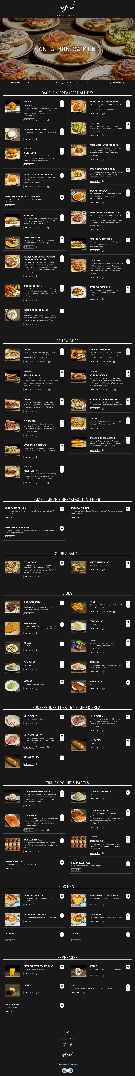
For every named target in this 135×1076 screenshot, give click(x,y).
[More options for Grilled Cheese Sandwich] (128, 439)
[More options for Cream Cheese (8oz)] (128, 863)
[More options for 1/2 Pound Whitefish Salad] (62, 792)
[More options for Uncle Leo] (62, 216)
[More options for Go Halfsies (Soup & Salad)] (128, 400)
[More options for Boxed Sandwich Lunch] (62, 509)
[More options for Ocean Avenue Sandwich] (62, 446)
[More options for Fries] (128, 603)
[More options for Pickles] (62, 644)
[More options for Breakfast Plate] (62, 238)
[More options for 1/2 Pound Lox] (62, 816)
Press (64, 16)
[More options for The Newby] (128, 261)
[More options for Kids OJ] (128, 934)
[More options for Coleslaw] (128, 663)
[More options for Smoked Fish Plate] (62, 287)
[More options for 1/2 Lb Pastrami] (128, 717)
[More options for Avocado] (62, 682)
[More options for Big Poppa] (62, 102)
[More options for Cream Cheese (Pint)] (62, 862)
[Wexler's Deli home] (67, 7)
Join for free (117, 83)
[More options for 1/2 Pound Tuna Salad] (128, 792)
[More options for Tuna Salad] (62, 663)
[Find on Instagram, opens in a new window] (64, 1045)
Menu (58, 16)
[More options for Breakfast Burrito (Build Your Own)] (62, 197)
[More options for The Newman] (62, 422)
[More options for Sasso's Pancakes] (128, 191)
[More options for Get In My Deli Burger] (128, 350)
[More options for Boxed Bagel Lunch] (128, 509)
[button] (34, 111)
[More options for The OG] (62, 400)
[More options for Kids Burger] (128, 915)
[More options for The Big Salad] (62, 563)
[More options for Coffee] (128, 967)
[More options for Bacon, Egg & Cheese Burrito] (62, 175)
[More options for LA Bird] (62, 350)
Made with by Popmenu (38, 1038)
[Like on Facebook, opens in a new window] (71, 1045)
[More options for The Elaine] (128, 124)
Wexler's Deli (67, 1054)
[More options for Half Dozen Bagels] (62, 840)
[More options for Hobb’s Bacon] (128, 682)
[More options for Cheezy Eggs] (62, 150)
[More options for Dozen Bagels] (128, 838)
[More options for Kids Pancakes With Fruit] (62, 915)
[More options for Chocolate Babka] (62, 603)
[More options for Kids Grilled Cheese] (62, 896)
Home (53, 16)
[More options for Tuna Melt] (128, 419)
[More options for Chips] (128, 641)
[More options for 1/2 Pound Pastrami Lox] (128, 811)
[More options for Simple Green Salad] (128, 563)
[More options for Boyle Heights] (62, 467)
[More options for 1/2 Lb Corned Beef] (62, 736)
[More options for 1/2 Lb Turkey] (62, 717)
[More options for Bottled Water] (62, 1005)
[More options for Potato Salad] (128, 622)
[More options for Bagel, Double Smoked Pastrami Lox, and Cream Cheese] (62, 257)
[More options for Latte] (62, 986)
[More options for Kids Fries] (62, 934)
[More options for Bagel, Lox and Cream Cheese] (128, 102)
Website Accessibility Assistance (67, 1064)
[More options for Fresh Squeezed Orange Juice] (62, 967)
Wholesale (72, 16)
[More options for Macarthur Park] (62, 372)
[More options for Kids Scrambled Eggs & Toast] (128, 896)
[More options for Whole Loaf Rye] (62, 757)
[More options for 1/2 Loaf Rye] (128, 741)
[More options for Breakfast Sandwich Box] (62, 528)
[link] (29, 119)
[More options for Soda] (128, 986)
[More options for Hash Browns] (62, 624)
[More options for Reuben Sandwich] (128, 372)
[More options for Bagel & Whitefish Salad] (62, 311)
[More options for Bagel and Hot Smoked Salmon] (128, 213)
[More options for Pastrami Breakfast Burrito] (128, 146)
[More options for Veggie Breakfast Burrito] (128, 170)
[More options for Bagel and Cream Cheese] (62, 130)
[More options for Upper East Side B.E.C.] (128, 288)
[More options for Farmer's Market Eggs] (128, 240)
